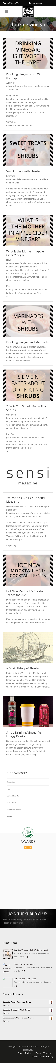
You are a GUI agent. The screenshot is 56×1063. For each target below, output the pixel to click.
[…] (26, 957)
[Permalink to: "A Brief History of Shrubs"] (28, 650)
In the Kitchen (13, 803)
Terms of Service (43, 1053)
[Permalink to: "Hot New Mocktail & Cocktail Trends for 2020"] (28, 573)
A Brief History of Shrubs (22, 668)
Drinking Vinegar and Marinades (27, 342)
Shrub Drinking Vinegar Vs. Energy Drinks (24, 734)
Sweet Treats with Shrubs (23, 171)
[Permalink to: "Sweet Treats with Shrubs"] (28, 153)
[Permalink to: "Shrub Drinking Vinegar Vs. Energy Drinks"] (28, 714)
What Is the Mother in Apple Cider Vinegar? (25, 253)
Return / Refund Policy (42, 1057)
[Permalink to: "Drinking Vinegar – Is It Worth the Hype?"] (28, 56)
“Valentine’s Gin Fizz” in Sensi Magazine (25, 499)
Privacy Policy (24, 1053)
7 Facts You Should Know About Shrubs (27, 408)
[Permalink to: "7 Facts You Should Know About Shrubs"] (28, 388)
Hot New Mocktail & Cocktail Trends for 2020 (25, 593)
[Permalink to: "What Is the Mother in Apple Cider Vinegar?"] (28, 233)
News (9, 789)
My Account (37, 3)
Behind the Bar (13, 796)
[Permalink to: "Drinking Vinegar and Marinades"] (28, 324)
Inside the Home (14, 810)
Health (9, 816)
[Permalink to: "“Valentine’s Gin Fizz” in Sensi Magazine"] (28, 479)
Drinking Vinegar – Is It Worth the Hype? (26, 76)
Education (11, 782)
